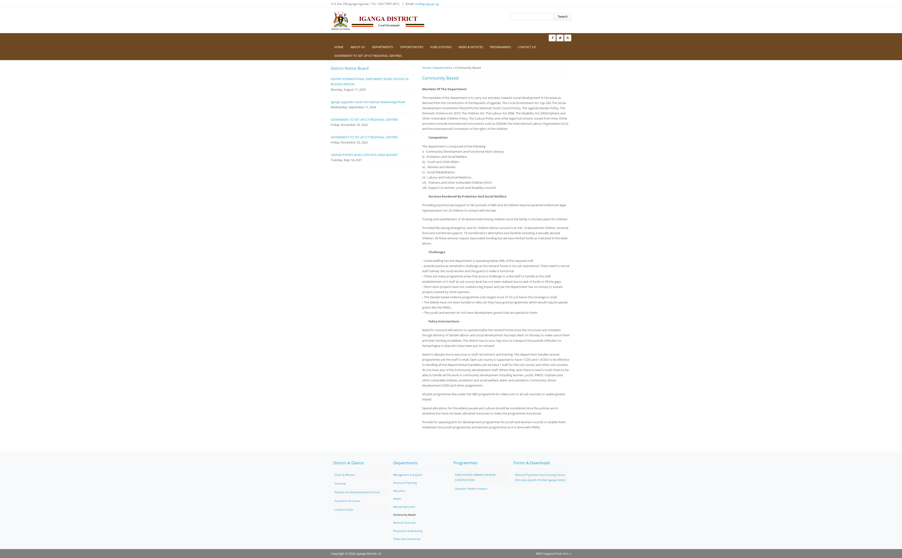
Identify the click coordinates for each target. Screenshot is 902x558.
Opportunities (411, 47)
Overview (340, 483)
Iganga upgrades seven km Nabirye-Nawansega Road (368, 102)
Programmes (500, 47)
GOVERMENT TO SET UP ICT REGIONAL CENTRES (368, 56)
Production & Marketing (407, 531)
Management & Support (407, 475)
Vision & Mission (344, 475)
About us (357, 47)
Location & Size (343, 509)
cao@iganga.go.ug (427, 4)
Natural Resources (404, 506)
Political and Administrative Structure (357, 492)
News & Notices (471, 47)
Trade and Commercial (406, 539)
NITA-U (567, 553)
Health (397, 498)
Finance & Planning (405, 482)
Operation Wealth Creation (471, 488)
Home (338, 47)
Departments (382, 47)
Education (399, 490)
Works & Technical (404, 522)
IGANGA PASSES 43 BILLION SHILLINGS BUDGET (364, 155)
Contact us (527, 47)
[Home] (378, 20)
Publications (440, 47)
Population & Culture (347, 501)
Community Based (404, 514)
